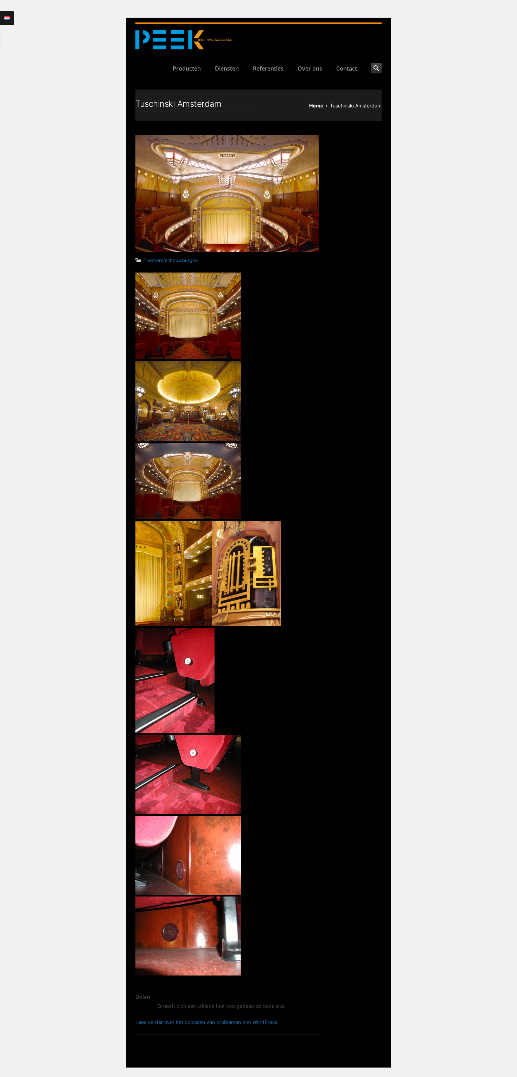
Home (316, 106)
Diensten (227, 68)
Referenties (268, 68)
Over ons (310, 68)
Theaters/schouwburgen (170, 260)
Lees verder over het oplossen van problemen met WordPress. (207, 1022)
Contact (346, 68)
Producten (187, 68)
